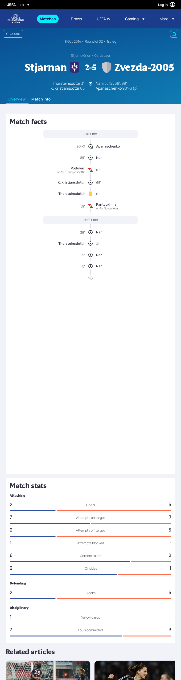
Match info (41, 99)
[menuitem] (49, 18)
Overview (17, 99)
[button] (135, 18)
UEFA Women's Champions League (15, 18)
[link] (48, 18)
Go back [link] (15, 34)
